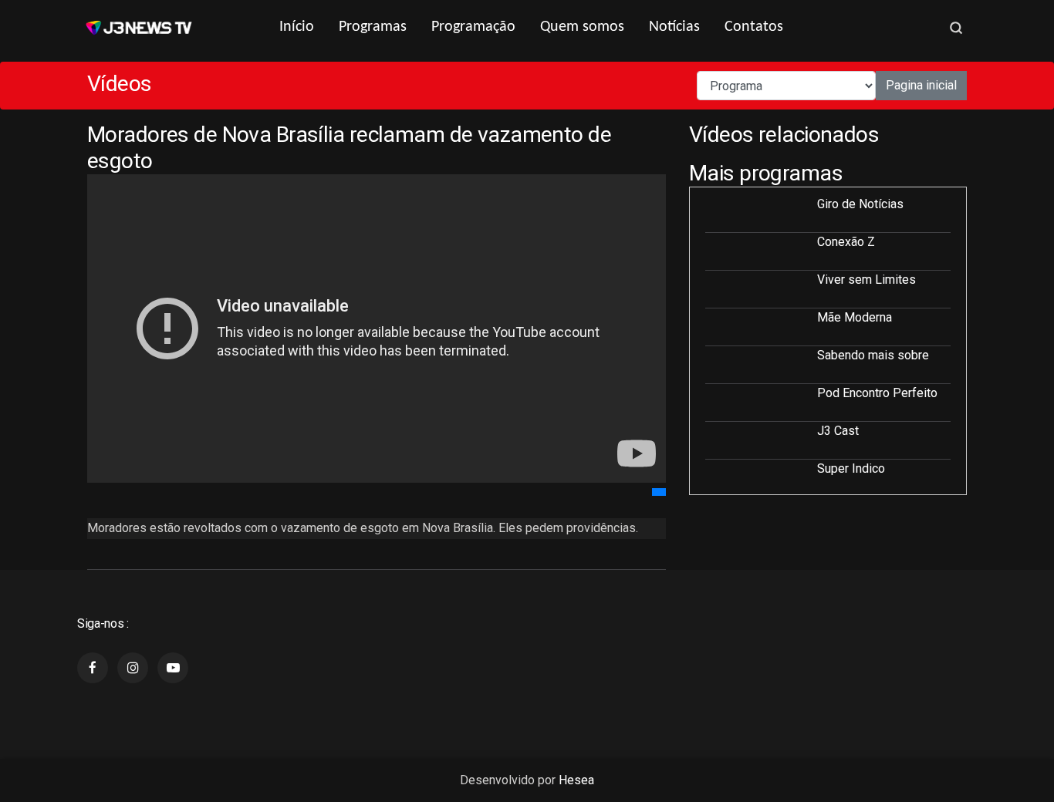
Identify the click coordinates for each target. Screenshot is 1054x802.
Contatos (754, 27)
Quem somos (582, 27)
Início (296, 27)
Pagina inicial (921, 85)
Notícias (674, 27)
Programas (373, 27)
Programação (473, 27)
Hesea (576, 780)
